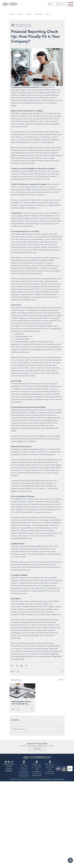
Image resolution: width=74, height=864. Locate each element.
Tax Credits (28, 14)
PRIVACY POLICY (9, 764)
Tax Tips (20, 14)
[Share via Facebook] (12, 665)
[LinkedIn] (9, 762)
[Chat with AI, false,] (70, 860)
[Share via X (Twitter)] (17, 665)
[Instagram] (12, 762)
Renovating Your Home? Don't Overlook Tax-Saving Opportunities (21, 702)
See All (61, 680)
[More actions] (62, 25)
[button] (37, 749)
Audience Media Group (45, 779)
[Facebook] (6, 762)
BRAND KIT (8, 771)
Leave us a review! (24, 775)
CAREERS (9, 766)
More (47, 14)
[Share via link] (26, 665)
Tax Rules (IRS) (38, 14)
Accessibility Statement (58, 779)
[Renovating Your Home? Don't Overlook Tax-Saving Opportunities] (22, 690)
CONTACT (9, 768)
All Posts (11, 14)
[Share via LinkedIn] (21, 665)
